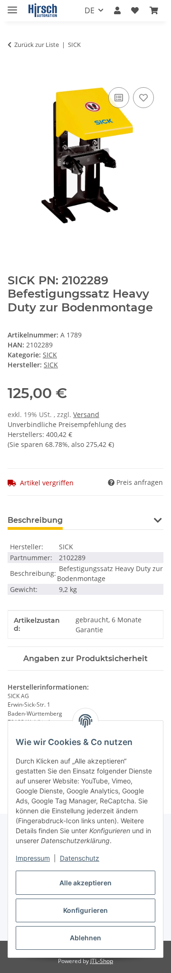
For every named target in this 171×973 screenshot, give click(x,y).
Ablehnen (85, 938)
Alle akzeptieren (85, 883)
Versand (86, 414)
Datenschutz (79, 858)
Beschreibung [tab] (35, 520)
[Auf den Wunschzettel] (143, 97)
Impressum (33, 858)
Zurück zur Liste (36, 44)
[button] (117, 10)
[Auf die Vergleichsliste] (118, 97)
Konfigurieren (85, 910)
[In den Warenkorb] (15, 74)
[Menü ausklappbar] (12, 6)
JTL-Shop (101, 961)
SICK (50, 354)
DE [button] (90, 10)
